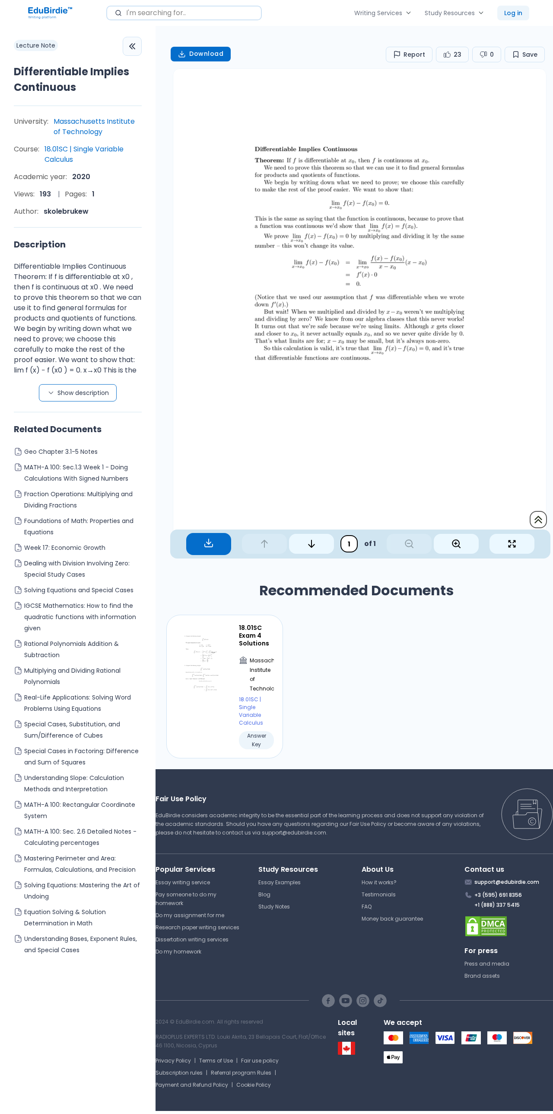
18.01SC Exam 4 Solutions (254, 636)
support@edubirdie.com (294, 832)
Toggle (132, 46)
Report (414, 54)
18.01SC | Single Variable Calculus (84, 154)
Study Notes (274, 906)
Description (40, 244)
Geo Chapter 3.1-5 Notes (61, 451)
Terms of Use (216, 1060)
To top (538, 519)
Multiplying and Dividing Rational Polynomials (72, 676)
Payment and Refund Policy (192, 1084)
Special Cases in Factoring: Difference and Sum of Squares (81, 757)
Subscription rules (179, 1072)
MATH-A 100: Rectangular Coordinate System (79, 810)
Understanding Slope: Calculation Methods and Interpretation (74, 783)
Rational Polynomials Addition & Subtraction (71, 649)
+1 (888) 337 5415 (497, 905)
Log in (513, 13)
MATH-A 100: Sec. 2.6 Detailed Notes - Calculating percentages (80, 837)
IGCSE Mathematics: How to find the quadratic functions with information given (80, 616)
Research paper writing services (197, 927)
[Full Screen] (511, 544)
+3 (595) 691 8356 (498, 895)
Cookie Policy (253, 1084)
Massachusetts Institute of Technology (94, 126)
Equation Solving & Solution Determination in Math (65, 918)
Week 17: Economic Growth (64, 547)
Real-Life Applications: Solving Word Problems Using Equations (77, 703)
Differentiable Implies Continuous (71, 79)
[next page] (311, 544)
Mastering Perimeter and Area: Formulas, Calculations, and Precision (80, 864)
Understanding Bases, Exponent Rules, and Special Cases (80, 944)
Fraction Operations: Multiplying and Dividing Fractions (78, 500)
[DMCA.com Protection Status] (508, 926)
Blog (264, 894)
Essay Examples (279, 882)
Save (529, 54)
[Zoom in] (456, 544)
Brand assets (482, 975)
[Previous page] (264, 544)
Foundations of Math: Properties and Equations (78, 526)
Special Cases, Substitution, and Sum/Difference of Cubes (72, 730)
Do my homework (178, 951)
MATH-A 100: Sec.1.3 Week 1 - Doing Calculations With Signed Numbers (76, 473)
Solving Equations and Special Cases (78, 590)
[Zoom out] (409, 544)
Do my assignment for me (190, 915)
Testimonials (379, 894)
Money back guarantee (392, 918)
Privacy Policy (173, 1060)
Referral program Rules (241, 1072)
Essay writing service (183, 882)
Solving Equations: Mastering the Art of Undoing (82, 891)
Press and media (486, 963)
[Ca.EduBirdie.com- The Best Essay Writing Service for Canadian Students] (346, 1053)
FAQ (367, 906)
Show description (83, 392)
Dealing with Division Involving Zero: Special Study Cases (77, 569)
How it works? (379, 882)
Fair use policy (260, 1060)
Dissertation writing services (192, 939)
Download (206, 53)
